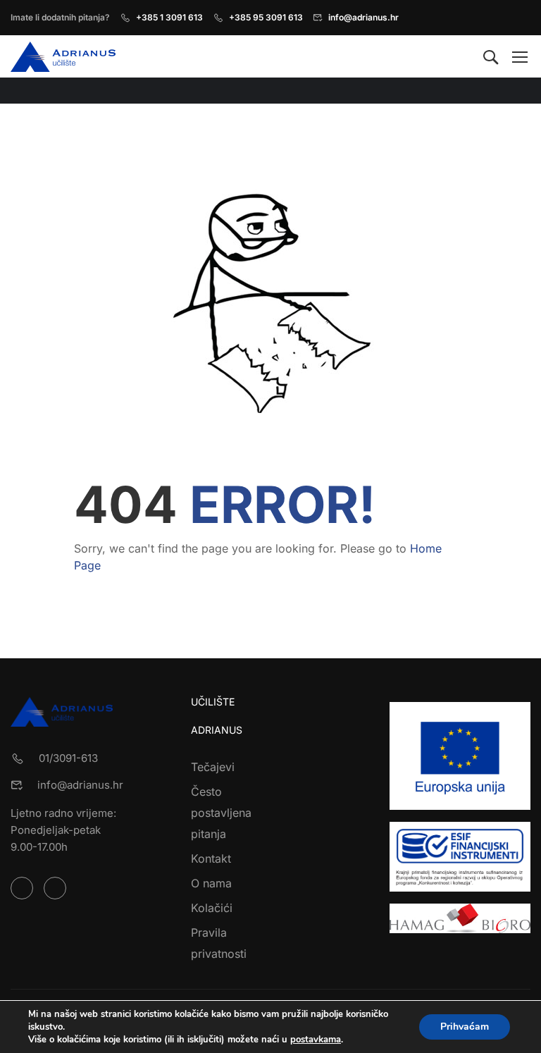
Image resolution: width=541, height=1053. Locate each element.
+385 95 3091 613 (266, 17)
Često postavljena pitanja (221, 812)
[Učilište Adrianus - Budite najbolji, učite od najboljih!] (64, 57)
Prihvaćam (464, 1026)
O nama (211, 883)
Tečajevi (213, 767)
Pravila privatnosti (219, 943)
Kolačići (211, 908)
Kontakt (211, 858)
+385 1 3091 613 (169, 17)
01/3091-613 (68, 758)
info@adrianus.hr (363, 17)
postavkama (315, 1039)
